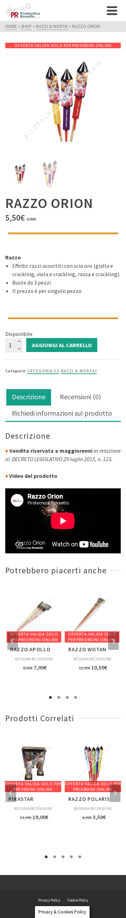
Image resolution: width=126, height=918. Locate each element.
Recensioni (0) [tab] (80, 396)
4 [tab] (75, 697)
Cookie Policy (77, 900)
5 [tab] (79, 856)
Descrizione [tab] (29, 396)
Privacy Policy (49, 900)
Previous (12, 641)
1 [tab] (50, 697)
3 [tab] (67, 697)
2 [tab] (58, 697)
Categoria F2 (43, 370)
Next (113, 641)
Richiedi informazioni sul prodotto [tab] (62, 413)
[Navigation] (112, 10)
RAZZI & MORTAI (79, 370)
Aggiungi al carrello (62, 345)
